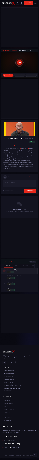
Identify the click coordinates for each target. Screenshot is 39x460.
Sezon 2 (17, 265)
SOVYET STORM (8, 382)
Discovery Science (9, 409)
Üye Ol (29, 3)
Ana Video (9, 75)
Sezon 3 (25, 265)
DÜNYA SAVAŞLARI (9, 379)
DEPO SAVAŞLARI (8, 376)
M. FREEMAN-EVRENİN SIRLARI (12, 388)
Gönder (31, 190)
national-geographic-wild (12, 148)
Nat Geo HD (7, 412)
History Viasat (7, 417)
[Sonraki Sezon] (36, 266)
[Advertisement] (19, 27)
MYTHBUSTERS (8, 391)
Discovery (6, 406)
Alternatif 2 (31, 75)
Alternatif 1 (19, 75)
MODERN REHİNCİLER (9, 373)
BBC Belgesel (7, 420)
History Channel (8, 403)
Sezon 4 (34, 265)
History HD (7, 400)
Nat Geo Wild (7, 415)
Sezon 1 (8, 265)
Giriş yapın (32, 177)
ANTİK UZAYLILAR (9, 371)
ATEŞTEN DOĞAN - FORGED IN (12, 385)
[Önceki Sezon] (2, 266)
